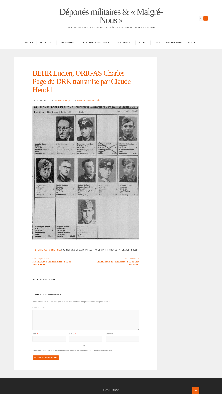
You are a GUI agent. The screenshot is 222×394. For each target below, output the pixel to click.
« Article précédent (40, 258)
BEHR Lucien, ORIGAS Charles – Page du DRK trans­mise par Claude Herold (81, 81)
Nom (35, 334)
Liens (157, 42)
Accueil (29, 42)
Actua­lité (45, 42)
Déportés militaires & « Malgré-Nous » (111, 16)
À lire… (143, 42)
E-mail (72, 334)
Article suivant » (132, 258)
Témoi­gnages (67, 42)
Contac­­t (192, 42)
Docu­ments (123, 42)
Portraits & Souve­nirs (96, 42)
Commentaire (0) (62, 100)
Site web (109, 334)
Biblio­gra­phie (174, 42)
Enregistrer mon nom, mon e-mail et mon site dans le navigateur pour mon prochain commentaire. (72, 350)
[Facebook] (201, 18)
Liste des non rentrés (88, 100)
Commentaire (38, 308)
